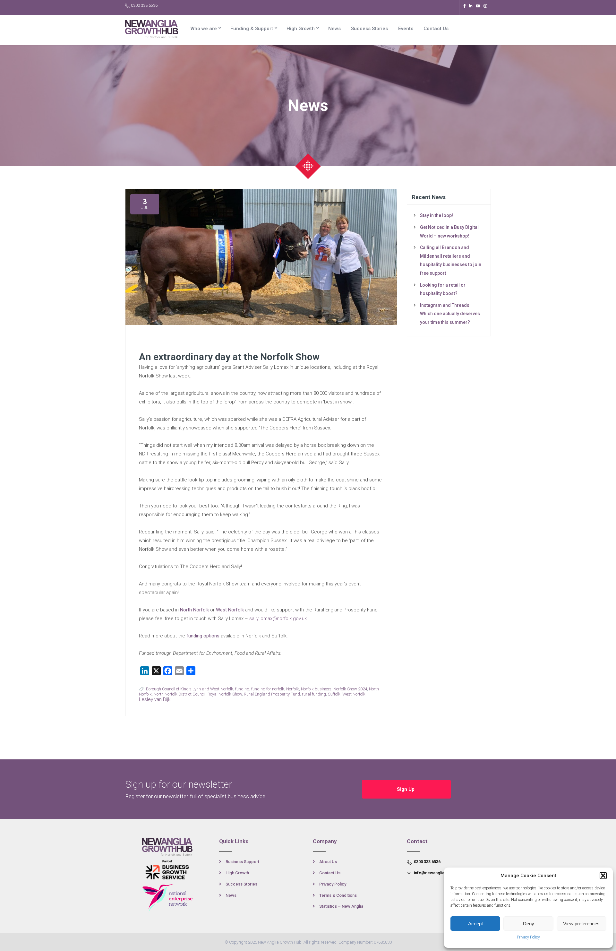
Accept (475, 923)
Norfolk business (316, 689)
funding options (202, 636)
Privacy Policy (528, 937)
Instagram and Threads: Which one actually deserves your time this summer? (450, 314)
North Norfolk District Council (180, 694)
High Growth (301, 28)
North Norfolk (194, 610)
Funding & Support (251, 28)
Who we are (204, 28)
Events (405, 28)
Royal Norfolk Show (225, 694)
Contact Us (436, 28)
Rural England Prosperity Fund (272, 694)
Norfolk (292, 689)
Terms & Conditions (338, 895)
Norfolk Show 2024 (350, 689)
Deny (528, 923)
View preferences (581, 923)
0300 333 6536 (144, 5)
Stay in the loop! (436, 215)
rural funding (314, 694)
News (334, 28)
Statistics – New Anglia (341, 906)
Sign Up (406, 789)
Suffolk (334, 694)
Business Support (242, 861)
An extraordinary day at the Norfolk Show (229, 356)
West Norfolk (230, 610)
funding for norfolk (267, 689)
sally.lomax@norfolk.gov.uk (278, 618)
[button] (603, 875)
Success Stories (369, 28)
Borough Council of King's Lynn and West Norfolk (189, 689)
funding (242, 689)
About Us (328, 861)
